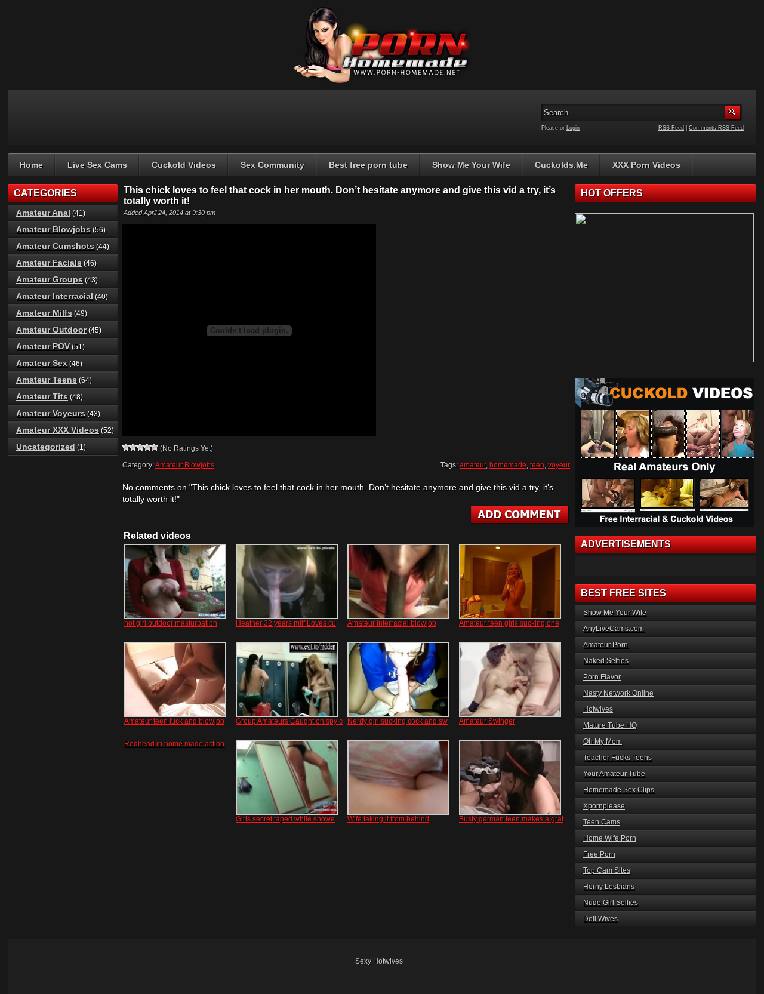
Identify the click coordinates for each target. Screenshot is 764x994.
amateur (473, 465)
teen (537, 465)
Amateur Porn (605, 645)
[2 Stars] (133, 447)
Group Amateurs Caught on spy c (289, 721)
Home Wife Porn (609, 838)
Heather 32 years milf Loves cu (286, 623)
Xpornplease (604, 806)
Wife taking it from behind (388, 819)
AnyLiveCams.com (613, 628)
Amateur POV (43, 346)
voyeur (559, 465)
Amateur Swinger (487, 721)
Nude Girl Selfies (610, 902)
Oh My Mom (602, 741)
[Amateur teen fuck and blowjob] (175, 679)
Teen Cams (601, 822)
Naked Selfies (606, 661)
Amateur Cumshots (55, 246)
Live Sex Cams (97, 165)
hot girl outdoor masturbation (170, 623)
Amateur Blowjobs (184, 465)
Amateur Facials (49, 262)
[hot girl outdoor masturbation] (175, 581)
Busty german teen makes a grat (511, 819)
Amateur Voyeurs (50, 413)
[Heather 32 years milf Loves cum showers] (287, 581)
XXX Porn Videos (646, 165)
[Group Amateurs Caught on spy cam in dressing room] (287, 679)
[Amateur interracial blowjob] (398, 581)
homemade (507, 465)
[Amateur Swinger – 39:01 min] (510, 679)
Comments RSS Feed (716, 128)
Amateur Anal (43, 212)
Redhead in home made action (174, 744)
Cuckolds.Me (561, 165)
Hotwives (598, 709)
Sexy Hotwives (379, 961)
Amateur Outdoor (51, 329)
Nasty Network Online (618, 693)
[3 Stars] (140, 447)
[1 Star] (126, 447)
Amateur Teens (46, 379)
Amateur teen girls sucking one (509, 623)
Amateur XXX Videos (57, 430)
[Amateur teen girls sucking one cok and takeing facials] (510, 581)
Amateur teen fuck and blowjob (174, 721)
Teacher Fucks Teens (617, 757)
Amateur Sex (41, 363)
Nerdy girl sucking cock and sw (397, 721)
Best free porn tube (368, 165)
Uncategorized (45, 446)
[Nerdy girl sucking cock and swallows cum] (398, 679)
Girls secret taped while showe (285, 819)
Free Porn (599, 854)
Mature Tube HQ (610, 725)
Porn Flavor (602, 677)
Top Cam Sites (606, 870)
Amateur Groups (49, 279)
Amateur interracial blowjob (391, 623)
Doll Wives (600, 919)
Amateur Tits (42, 396)
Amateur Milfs (44, 313)
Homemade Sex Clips (618, 790)
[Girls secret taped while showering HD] (287, 777)
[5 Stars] (154, 447)
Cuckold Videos (184, 165)
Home (31, 165)
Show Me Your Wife (471, 165)
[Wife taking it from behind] (398, 777)
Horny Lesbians (608, 886)
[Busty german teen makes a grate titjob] (510, 777)
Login (573, 128)
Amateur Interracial (54, 296)
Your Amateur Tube (614, 774)
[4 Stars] (147, 447)
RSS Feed (671, 128)
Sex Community (272, 165)
